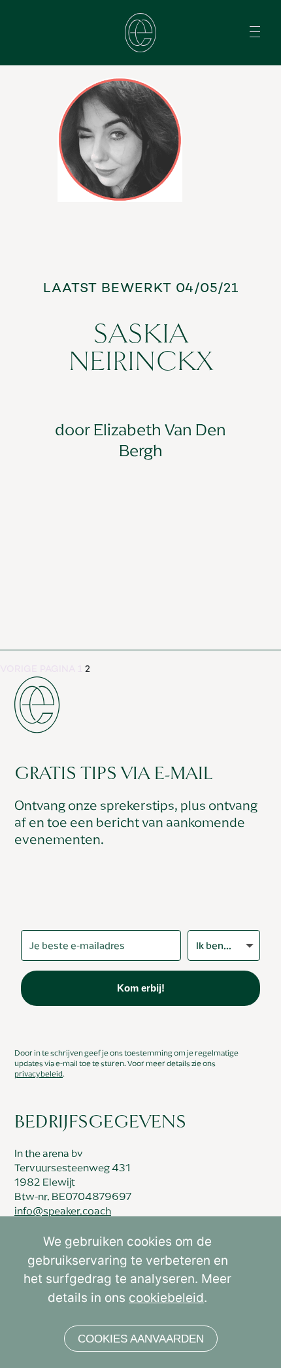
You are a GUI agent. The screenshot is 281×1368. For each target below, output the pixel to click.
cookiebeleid (166, 1297)
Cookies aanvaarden (141, 1339)
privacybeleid (38, 1073)
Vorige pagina (37, 669)
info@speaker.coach (62, 1211)
